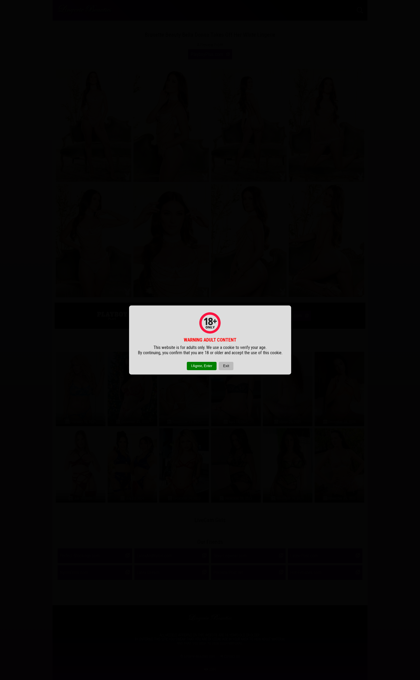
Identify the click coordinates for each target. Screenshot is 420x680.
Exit (226, 366)
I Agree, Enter (201, 366)
